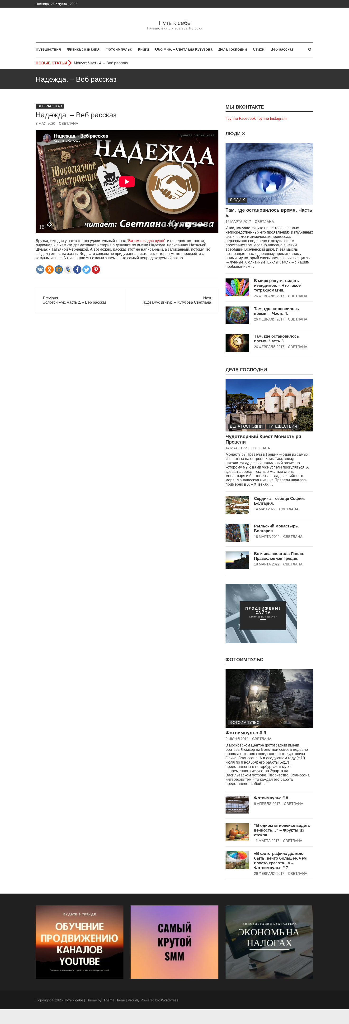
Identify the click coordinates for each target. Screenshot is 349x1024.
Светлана (68, 123)
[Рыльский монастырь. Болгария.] (237, 533)
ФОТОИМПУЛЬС (244, 659)
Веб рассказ (281, 49)
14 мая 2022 (236, 448)
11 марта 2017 (266, 841)
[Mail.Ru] (59, 269)
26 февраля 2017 (269, 296)
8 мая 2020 (45, 123)
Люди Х (235, 133)
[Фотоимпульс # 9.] (269, 698)
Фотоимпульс (118, 49)
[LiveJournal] (68, 269)
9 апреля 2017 (267, 804)
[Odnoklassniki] (49, 269)
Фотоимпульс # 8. (271, 798)
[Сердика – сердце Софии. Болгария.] (237, 505)
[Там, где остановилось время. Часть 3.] (237, 343)
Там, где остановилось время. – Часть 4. (276, 311)
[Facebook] (77, 269)
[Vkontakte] (40, 269)
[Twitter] (86, 269)
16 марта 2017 (238, 222)
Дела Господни (232, 49)
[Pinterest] (96, 269)
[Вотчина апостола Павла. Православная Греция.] (237, 560)
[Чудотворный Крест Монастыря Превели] (269, 405)
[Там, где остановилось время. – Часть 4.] (237, 315)
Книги (143, 49)
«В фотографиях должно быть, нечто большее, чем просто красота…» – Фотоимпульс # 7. (280, 860)
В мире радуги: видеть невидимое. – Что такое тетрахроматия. (277, 285)
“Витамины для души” (146, 241)
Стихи (258, 49)
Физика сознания (83, 49)
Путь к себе (175, 22)
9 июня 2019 (237, 739)
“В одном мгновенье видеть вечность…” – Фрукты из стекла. (282, 830)
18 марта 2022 (266, 537)
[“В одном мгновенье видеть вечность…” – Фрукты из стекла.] (237, 832)
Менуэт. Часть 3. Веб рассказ (99, 63)
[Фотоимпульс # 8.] (237, 804)
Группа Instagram (272, 118)
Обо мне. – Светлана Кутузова (183, 49)
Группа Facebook (241, 118)
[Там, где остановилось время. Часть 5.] (269, 174)
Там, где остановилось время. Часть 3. (276, 338)
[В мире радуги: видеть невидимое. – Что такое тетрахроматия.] (237, 287)
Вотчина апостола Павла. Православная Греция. (279, 556)
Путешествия (48, 49)
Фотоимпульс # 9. (247, 732)
